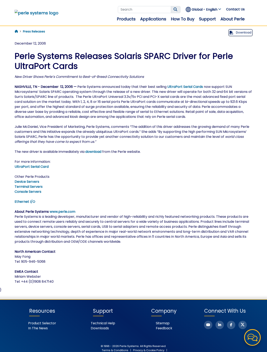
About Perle (232, 19)
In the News (38, 328)
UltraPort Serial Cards (185, 86)
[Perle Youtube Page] (208, 325)
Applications (153, 19)
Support (207, 19)
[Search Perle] (175, 9)
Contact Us (235, 9)
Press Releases (34, 31)
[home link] (36, 13)
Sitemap (163, 323)
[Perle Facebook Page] (231, 325)
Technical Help (103, 323)
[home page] (16, 31)
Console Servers (28, 191)
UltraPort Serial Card (32, 166)
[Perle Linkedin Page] (219, 325)
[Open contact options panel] (252, 337)
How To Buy (182, 19)
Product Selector (42, 323)
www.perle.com (62, 211)
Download (243, 32)
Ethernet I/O (25, 201)
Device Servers (27, 181)
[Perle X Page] (242, 325)
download (93, 151)
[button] (203, 9)
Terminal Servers (29, 186)
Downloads (100, 328)
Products (126, 19)
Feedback (164, 328)
